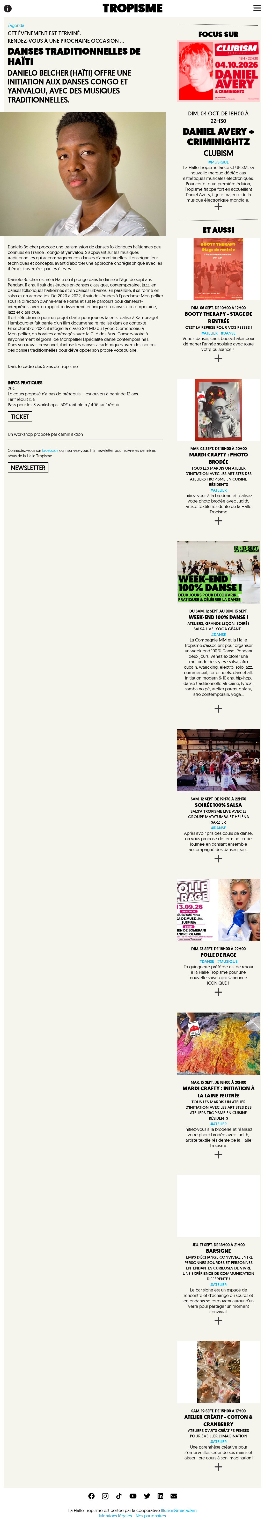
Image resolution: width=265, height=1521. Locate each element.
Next (256, 760)
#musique (218, 162)
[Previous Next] (218, 760)
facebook (50, 450)
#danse (228, 333)
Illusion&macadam (179, 1510)
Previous (180, 760)
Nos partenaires (151, 1515)
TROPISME (132, 8)
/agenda (16, 25)
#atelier (209, 333)
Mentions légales (115, 1515)
